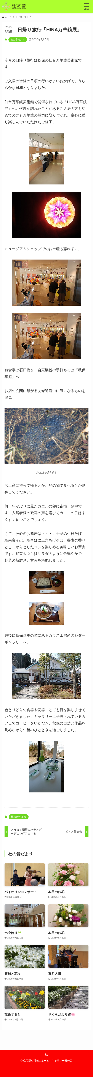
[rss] (46, 1055)
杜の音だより (18, 39)
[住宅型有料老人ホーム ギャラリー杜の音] (14, 6)
